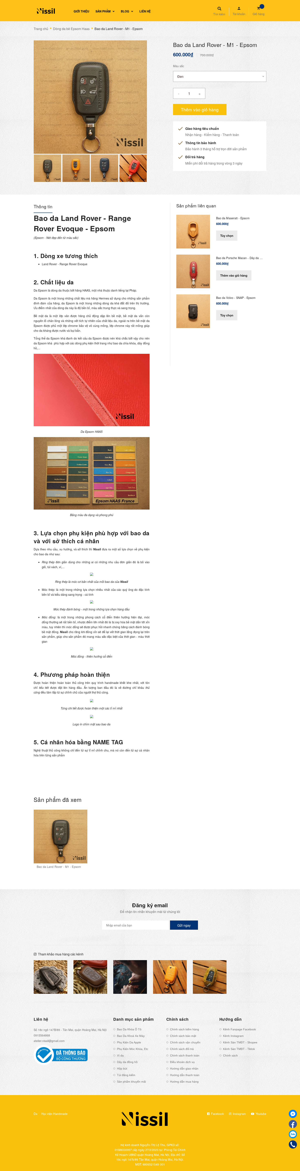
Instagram (239, 1114)
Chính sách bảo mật (183, 1035)
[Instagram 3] (90, 977)
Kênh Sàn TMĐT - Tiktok (239, 1049)
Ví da (120, 1055)
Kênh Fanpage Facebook (239, 1029)
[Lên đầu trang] (249, 1161)
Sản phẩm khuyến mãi (131, 1081)
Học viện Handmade (54, 1114)
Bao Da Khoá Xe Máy (131, 1035)
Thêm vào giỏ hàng (233, 275)
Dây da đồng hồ (127, 1062)
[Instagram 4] (130, 977)
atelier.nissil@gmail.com (49, 1041)
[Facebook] (293, 1124)
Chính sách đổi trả (182, 1049)
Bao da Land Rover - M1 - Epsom (59, 867)
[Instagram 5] (170, 977)
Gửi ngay (184, 925)
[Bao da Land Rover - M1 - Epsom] (60, 836)
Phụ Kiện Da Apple (129, 1042)
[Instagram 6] (210, 977)
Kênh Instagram (233, 1035)
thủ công (78, 683)
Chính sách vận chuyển (185, 1042)
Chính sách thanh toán (184, 1055)
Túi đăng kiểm (126, 1075)
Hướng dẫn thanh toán (184, 1075)
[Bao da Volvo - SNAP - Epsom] (193, 311)
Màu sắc (178, 66)
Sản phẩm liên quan (196, 206)
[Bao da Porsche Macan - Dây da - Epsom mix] (193, 271)
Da (35, 1114)
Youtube (260, 1114)
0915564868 (42, 1035)
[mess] (293, 1114)
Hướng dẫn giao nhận (184, 1068)
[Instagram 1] (50, 977)
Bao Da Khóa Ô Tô (129, 1029)
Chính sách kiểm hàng (184, 1029)
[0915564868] (293, 1144)
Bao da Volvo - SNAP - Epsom (236, 298)
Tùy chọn (226, 235)
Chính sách (230, 1055)
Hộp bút (122, 1068)
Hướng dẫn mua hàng (184, 1081)
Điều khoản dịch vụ (182, 1062)
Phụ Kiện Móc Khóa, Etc (132, 1049)
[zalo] (293, 1134)
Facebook (217, 1114)
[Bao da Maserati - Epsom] (193, 231)
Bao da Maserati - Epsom (233, 218)
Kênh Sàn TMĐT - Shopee (240, 1042)
